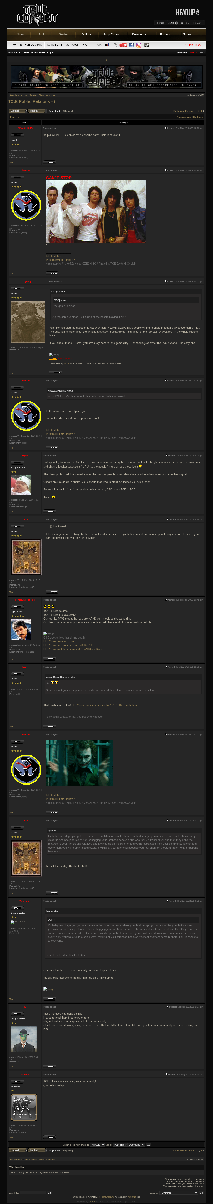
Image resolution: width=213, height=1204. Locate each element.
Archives (50, 95)
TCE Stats (98, 45)
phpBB (92, 1201)
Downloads (139, 34)
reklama (132, 1197)
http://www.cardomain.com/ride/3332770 (67, 645)
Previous (189, 111)
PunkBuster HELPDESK (61, 259)
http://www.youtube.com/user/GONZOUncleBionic (73, 649)
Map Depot (111, 34)
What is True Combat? (27, 44)
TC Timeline (54, 44)
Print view (15, 117)
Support (72, 44)
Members (182, 52)
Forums (165, 34)
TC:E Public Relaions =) (31, 101)
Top (11, 162)
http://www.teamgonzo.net (59, 641)
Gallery (86, 34)
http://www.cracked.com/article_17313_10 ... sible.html (104, 705)
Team (187, 34)
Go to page (179, 111)
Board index (15, 52)
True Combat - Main (34, 95)
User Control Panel (34, 52)
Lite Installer (53, 256)
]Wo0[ (66, 363)
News (20, 34)
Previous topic (184, 117)
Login (50, 52)
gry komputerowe (105, 1197)
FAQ (84, 44)
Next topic (198, 117)
